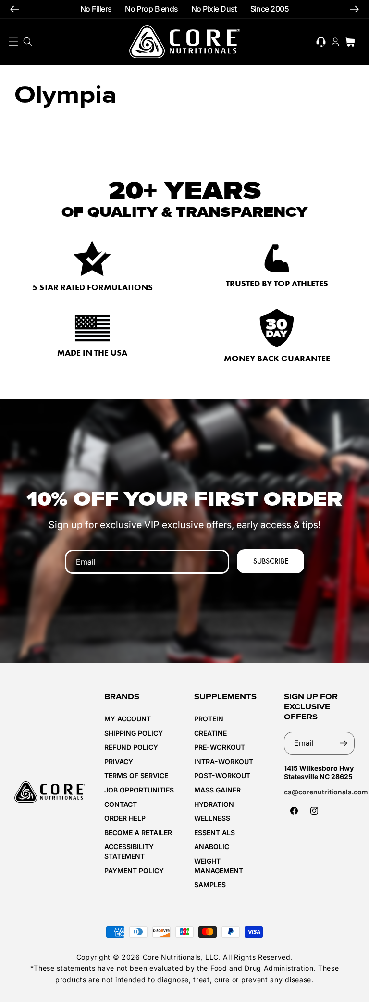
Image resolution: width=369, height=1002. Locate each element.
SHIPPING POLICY (133, 733)
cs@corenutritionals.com (326, 792)
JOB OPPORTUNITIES (139, 790)
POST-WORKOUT (222, 775)
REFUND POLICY (131, 747)
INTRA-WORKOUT (223, 761)
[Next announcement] (354, 9)
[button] (28, 42)
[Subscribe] (343, 743)
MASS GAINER (217, 790)
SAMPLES (210, 884)
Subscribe (270, 561)
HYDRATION (214, 804)
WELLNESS (212, 818)
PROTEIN (208, 719)
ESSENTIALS (214, 833)
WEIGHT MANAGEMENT (218, 866)
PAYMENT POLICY (134, 870)
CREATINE (210, 733)
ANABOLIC (211, 846)
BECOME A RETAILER (138, 833)
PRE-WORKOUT (219, 747)
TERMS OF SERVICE (136, 775)
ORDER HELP (125, 818)
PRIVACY (118, 761)
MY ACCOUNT (127, 719)
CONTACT (120, 804)
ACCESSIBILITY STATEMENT (129, 851)
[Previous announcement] (15, 9)
